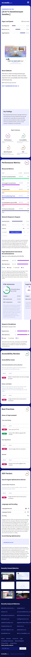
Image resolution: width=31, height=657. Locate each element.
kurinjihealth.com (5, 633)
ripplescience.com (21, 629)
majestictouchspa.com (7, 622)
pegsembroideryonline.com (24, 622)
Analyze (23, 648)
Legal (21, 638)
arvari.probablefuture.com (24, 611)
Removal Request (19, 641)
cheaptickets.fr (21, 608)
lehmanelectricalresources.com (8, 615)
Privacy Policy (4, 643)
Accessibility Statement (7, 641)
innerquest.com (5, 619)
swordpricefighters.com (7, 629)
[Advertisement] (15, 40)
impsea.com (4, 611)
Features (8, 638)
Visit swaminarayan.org (9, 86)
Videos (3, 638)
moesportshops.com (6, 626)
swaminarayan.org (8, 9)
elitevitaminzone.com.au (23, 615)
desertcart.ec (20, 626)
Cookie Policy (13, 643)
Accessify (7, 3)
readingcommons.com (23, 619)
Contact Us (15, 638)
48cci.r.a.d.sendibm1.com (23, 633)
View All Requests (15, 232)
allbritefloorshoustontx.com (8, 608)
